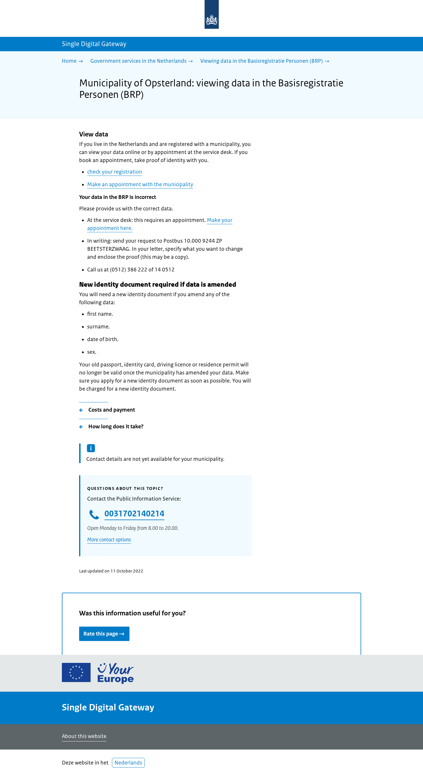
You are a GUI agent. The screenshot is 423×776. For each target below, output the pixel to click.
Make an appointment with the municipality (140, 184)
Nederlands (128, 762)
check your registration (114, 171)
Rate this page (100, 633)
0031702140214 (134, 513)
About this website (84, 736)
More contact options (109, 539)
